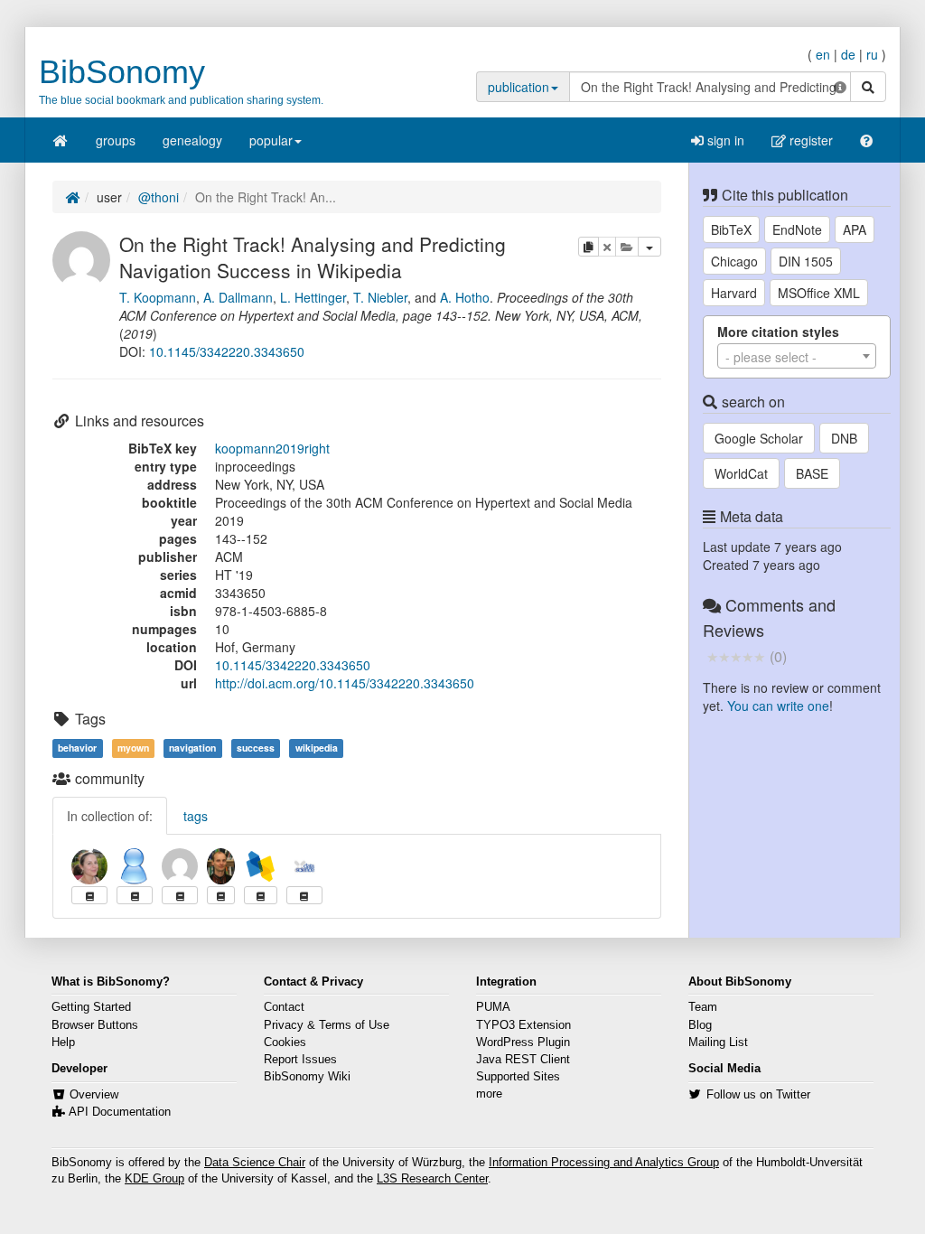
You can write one (778, 705)
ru (872, 54)
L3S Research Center (432, 1179)
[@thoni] (81, 257)
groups (115, 140)
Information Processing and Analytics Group (604, 1162)
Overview (94, 1095)
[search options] (840, 87)
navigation (192, 747)
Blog (700, 1025)
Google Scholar (759, 438)
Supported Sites (518, 1076)
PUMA (493, 1007)
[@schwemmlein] (89, 866)
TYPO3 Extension (523, 1025)
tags (195, 816)
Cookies (285, 1042)
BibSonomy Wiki (307, 1076)
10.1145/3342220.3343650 (226, 351)
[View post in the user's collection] (89, 895)
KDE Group (154, 1179)
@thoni (158, 197)
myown (133, 747)
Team (702, 1007)
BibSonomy (122, 71)
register (809, 140)
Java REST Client (523, 1059)
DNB (844, 438)
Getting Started (91, 1007)
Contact (284, 1007)
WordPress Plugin (523, 1042)
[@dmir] (304, 866)
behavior (77, 747)
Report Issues (300, 1059)
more (489, 1094)
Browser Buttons (94, 1025)
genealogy (192, 140)
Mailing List (718, 1042)
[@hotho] (221, 866)
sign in (724, 140)
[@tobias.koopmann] (135, 866)
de (848, 54)
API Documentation (120, 1112)
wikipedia (316, 747)
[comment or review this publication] (735, 656)
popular (271, 140)
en (823, 54)
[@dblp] (260, 866)
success (256, 747)
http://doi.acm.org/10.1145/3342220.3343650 (344, 683)
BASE (812, 473)
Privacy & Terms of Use (326, 1025)
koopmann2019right (272, 448)
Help (63, 1042)
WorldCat (741, 473)
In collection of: (110, 816)
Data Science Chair (254, 1162)
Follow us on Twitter (758, 1095)
